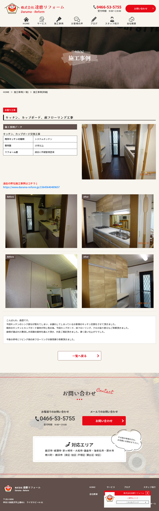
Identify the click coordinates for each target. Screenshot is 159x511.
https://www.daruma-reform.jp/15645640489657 (31, 187)
